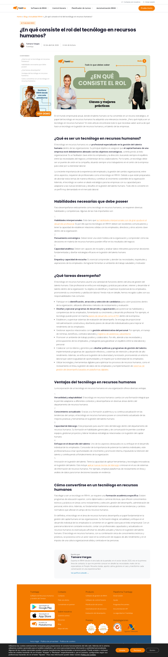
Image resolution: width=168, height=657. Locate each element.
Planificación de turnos (94, 604)
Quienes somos (63, 615)
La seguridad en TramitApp (123, 613)
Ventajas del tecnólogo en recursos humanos (34, 74)
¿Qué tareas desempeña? (31, 70)
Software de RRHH (39, 8)
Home (19, 16)
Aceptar (122, 650)
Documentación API (120, 609)
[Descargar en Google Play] (42, 610)
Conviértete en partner (66, 604)
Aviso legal (34, 641)
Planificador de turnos (81, 8)
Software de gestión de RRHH (96, 596)
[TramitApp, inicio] (19, 8)
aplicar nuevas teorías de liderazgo (103, 465)
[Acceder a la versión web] (42, 627)
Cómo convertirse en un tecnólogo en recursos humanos (35, 80)
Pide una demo (63, 600)
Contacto (61, 596)
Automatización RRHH (106, 8)
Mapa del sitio (63, 628)
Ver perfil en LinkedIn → (80, 573)
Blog (25, 16)
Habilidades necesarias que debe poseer (34, 66)
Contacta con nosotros (132, 2)
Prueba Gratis (146, 8)
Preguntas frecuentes (121, 604)
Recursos (61, 620)
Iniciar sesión (150, 2)
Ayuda (115, 600)
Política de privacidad (49, 641)
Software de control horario (96, 600)
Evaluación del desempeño (96, 613)
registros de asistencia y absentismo (114, 333)
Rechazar (137, 650)
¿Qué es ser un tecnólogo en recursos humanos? (36, 60)
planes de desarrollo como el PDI (104, 316)
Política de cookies (67, 641)
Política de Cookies (88, 655)
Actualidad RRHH (36, 16)
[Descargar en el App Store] (42, 618)
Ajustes (152, 650)
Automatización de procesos (96, 609)
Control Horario (59, 8)
